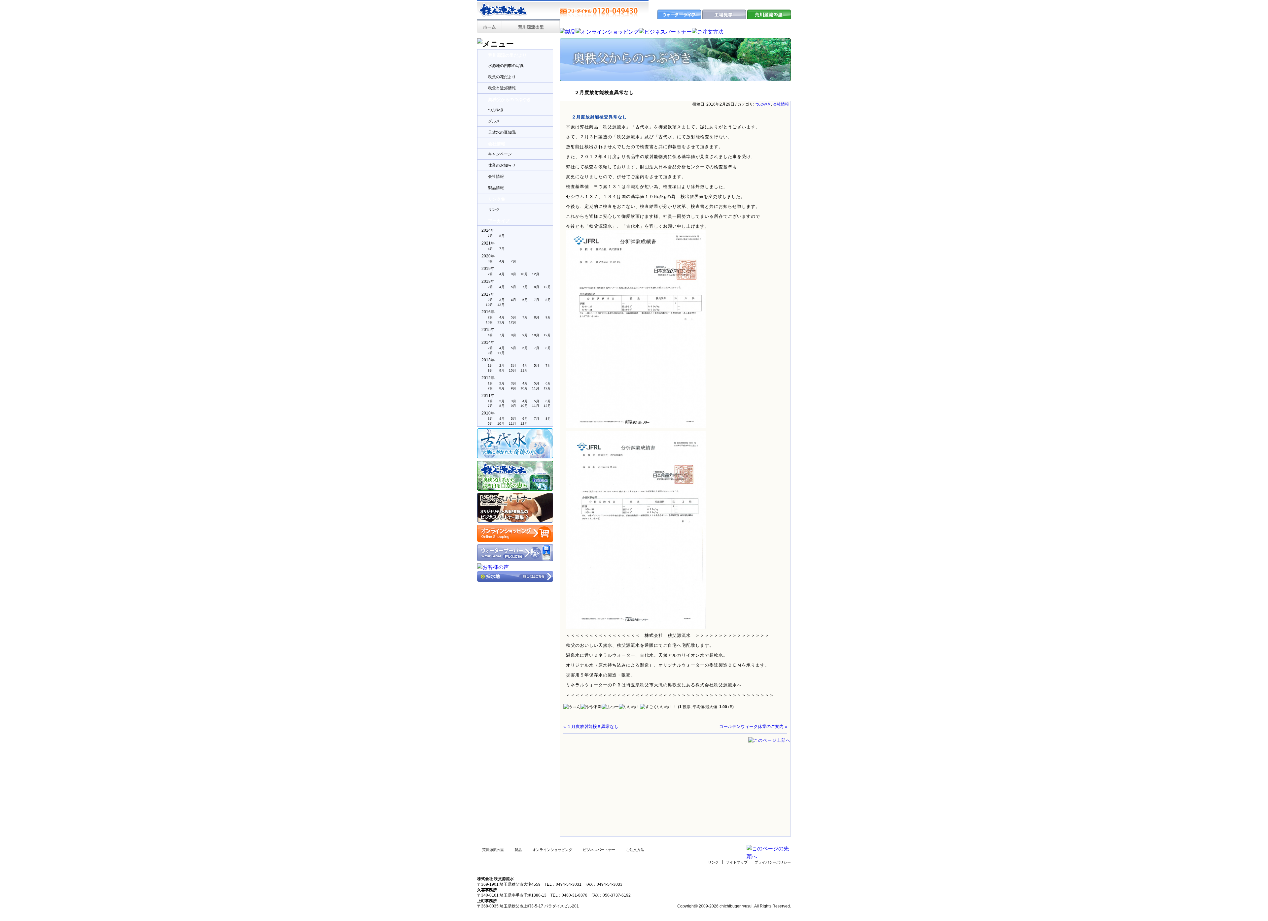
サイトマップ (737, 862)
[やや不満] (591, 707)
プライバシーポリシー (773, 862)
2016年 (488, 312)
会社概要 (739, 4)
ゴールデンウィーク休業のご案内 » (753, 726)
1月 (490, 365)
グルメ (494, 121)
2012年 (488, 378)
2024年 (488, 230)
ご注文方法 (635, 850)
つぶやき (496, 110)
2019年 (488, 268)
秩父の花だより (502, 77)
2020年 (488, 256)
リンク (494, 209)
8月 (502, 236)
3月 (490, 261)
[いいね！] (629, 707)
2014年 (488, 342)
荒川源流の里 (493, 850)
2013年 (488, 360)
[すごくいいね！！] (658, 707)
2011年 (488, 395)
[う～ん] (572, 707)
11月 (501, 322)
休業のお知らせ (502, 165)
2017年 (488, 294)
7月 (490, 236)
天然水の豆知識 (502, 132)
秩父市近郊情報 (502, 88)
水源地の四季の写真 (506, 65)
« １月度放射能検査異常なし (590, 726)
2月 (490, 274)
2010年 (488, 413)
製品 (518, 850)
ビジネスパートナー (599, 850)
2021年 (488, 243)
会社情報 (496, 176)
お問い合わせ (763, 4)
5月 (513, 287)
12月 (535, 274)
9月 (548, 317)
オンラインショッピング (552, 850)
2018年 (488, 281)
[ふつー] (610, 707)
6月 (525, 348)
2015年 (488, 329)
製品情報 (496, 187)
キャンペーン (500, 154)
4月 (490, 248)
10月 (524, 274)
